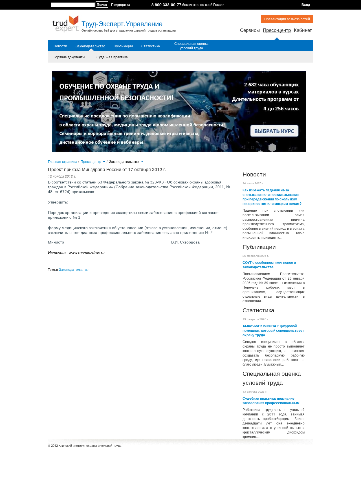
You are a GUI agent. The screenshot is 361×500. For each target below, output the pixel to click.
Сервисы (250, 29)
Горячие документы (69, 56)
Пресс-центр (277, 29)
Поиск (102, 4)
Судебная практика (112, 56)
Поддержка (120, 4)
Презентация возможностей (287, 18)
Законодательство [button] (124, 161)
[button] (104, 161)
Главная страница (62, 161)
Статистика (150, 46)
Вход (305, 4)
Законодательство (90, 46)
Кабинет (303, 29)
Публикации (123, 46)
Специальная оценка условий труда (191, 45)
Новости (60, 46)
